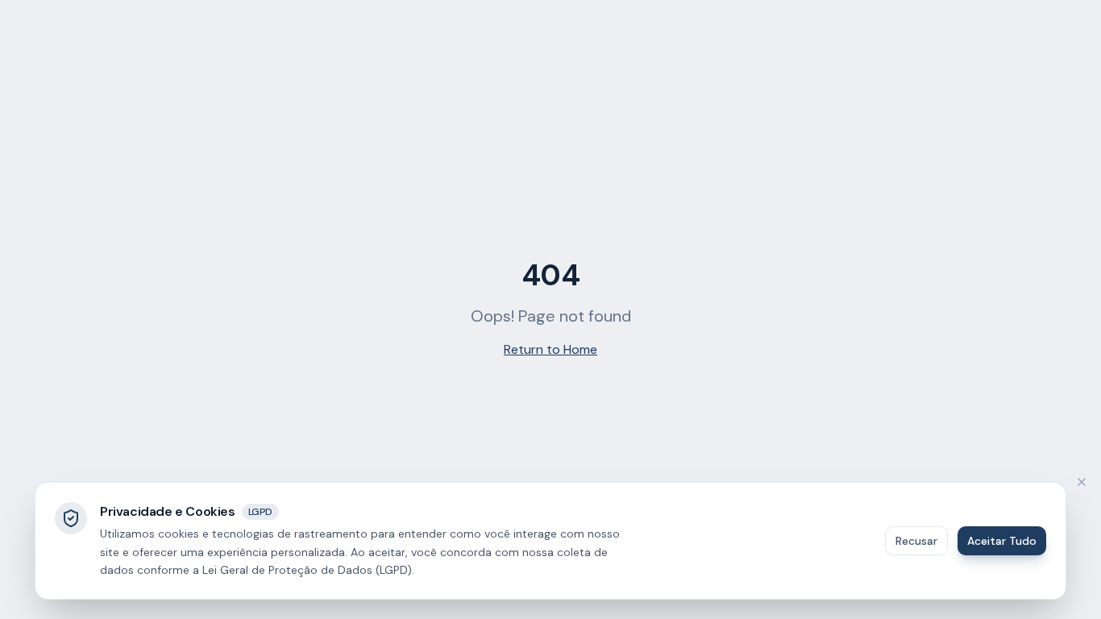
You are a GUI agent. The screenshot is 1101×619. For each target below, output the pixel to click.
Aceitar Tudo (1002, 541)
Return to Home (550, 349)
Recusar (916, 541)
